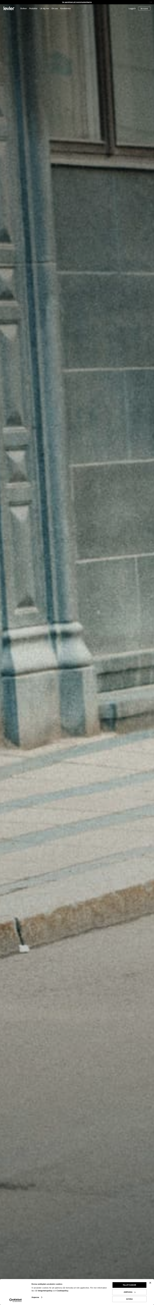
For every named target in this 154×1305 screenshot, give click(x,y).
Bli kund (144, 8)
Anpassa (35, 1297)
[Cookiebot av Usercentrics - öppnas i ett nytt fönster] (15, 1300)
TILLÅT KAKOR (129, 1285)
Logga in (132, 8)
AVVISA (129, 1299)
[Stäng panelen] (150, 1283)
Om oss (54, 8)
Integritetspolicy (45, 1291)
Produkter (33, 8)
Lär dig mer (44, 8)
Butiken (23, 8)
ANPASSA (128, 1292)
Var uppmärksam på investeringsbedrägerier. (77, 2)
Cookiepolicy (62, 1291)
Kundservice (65, 8)
